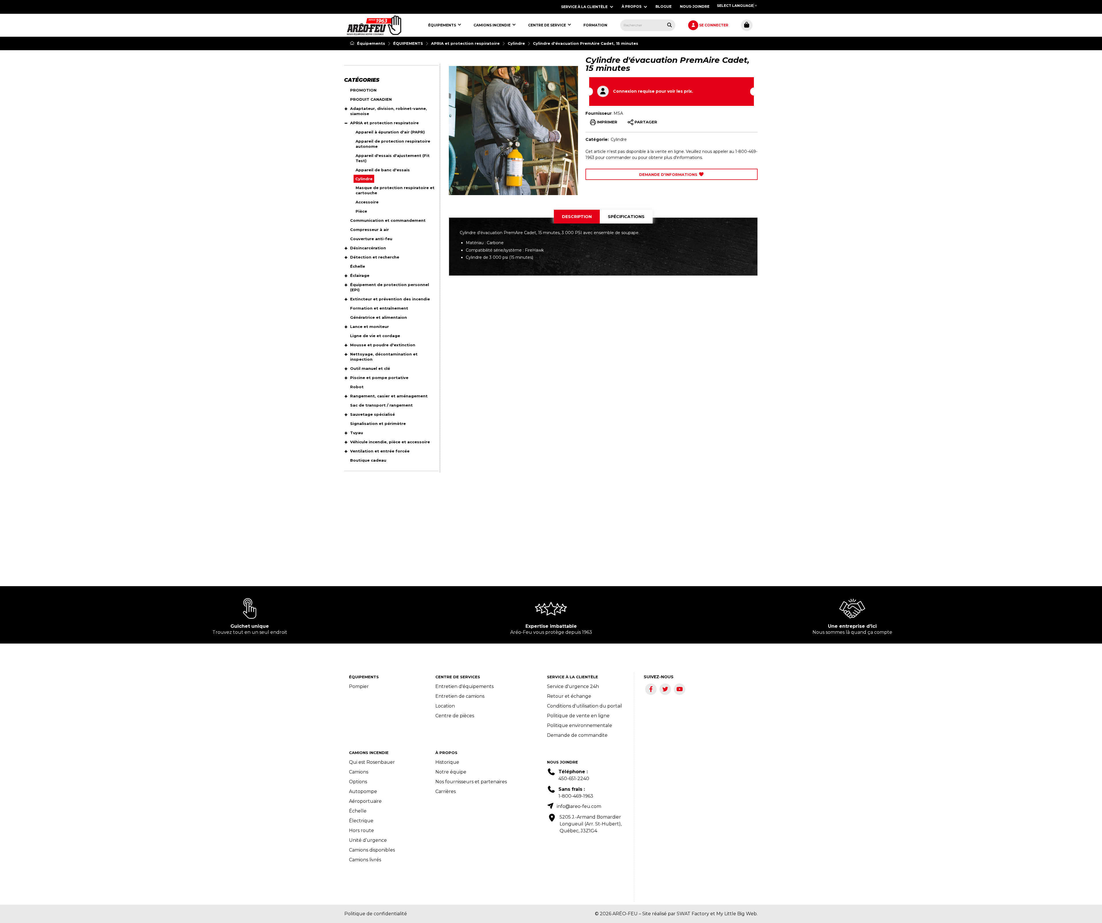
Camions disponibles (372, 850)
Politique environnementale (579, 725)
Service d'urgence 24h (573, 686)
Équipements (370, 43)
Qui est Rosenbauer (372, 762)
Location (445, 706)
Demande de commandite (577, 735)
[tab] (577, 217)
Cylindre (516, 43)
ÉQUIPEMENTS (408, 43)
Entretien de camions (459, 696)
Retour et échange (569, 696)
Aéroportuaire (365, 801)
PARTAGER (645, 121)
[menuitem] (374, 25)
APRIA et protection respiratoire (465, 43)
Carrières (445, 791)
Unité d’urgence (368, 840)
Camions (358, 772)
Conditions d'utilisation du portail (584, 706)
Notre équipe (450, 772)
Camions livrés (365, 859)
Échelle (357, 811)
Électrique (361, 820)
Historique (447, 762)
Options (358, 781)
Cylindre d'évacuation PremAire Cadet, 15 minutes (585, 43)
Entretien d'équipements (464, 686)
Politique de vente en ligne (578, 715)
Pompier (359, 686)
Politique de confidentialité (375, 913)
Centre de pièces (454, 715)
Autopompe (363, 791)
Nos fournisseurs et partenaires (471, 781)
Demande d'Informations (669, 174)
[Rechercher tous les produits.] (669, 25)
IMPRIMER (606, 121)
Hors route (361, 830)
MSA (618, 113)
